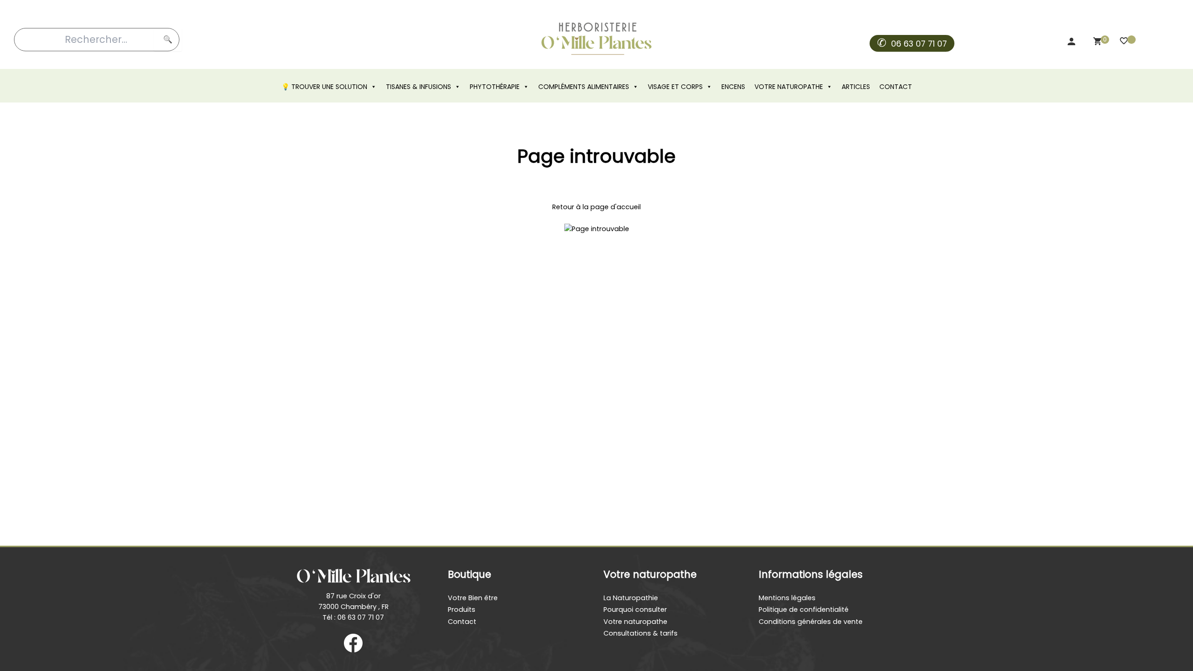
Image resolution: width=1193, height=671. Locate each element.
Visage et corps (675, 86)
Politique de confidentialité (804, 609)
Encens (733, 86)
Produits (461, 609)
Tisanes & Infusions (418, 86)
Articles (856, 86)
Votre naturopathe (788, 86)
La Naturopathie (630, 598)
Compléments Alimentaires (583, 86)
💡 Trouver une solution (324, 86)
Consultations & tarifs (640, 633)
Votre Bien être (473, 598)
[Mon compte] (1072, 43)
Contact (895, 86)
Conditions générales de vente (811, 621)
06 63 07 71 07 (919, 43)
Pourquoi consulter (635, 609)
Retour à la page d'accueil (596, 207)
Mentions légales (787, 598)
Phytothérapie (495, 86)
